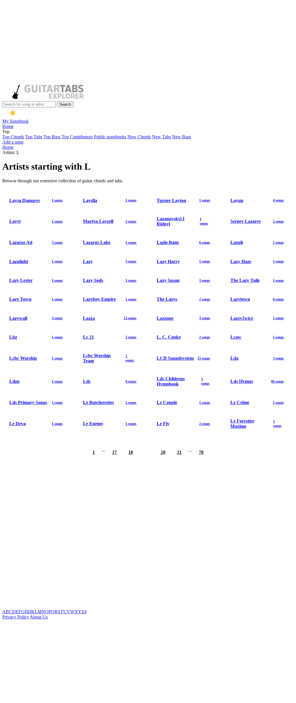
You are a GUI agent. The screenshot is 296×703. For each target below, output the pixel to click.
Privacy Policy (15, 616)
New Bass (181, 136)
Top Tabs (33, 136)
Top (6, 131)
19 (147, 452)
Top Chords (13, 136)
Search (65, 104)
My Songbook (15, 121)
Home (8, 126)
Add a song (12, 142)
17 (114, 452)
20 (163, 452)
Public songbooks (110, 136)
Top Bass (51, 136)
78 (201, 452)
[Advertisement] (148, 42)
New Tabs (161, 136)
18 (130, 452)
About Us (39, 616)
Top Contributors (77, 136)
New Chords (139, 136)
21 (179, 452)
